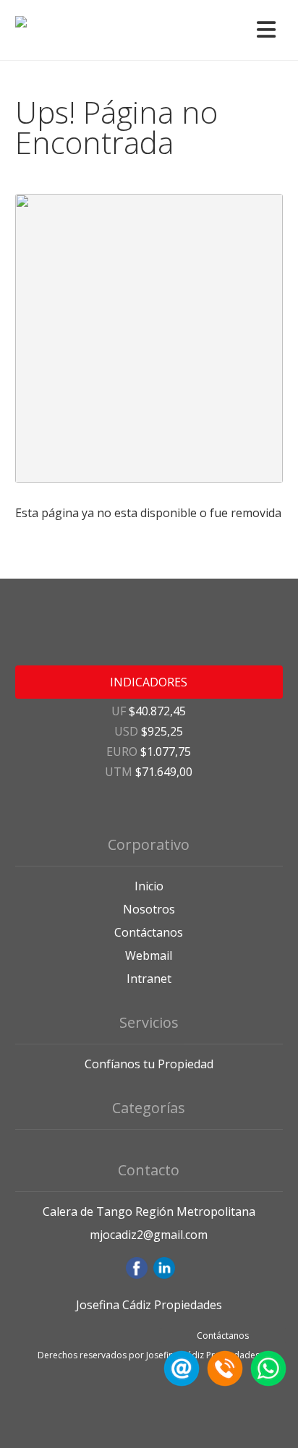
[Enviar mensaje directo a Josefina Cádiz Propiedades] (266, 1382)
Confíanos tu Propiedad (149, 1064)
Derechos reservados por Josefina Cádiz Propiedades (149, 1355)
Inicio (149, 886)
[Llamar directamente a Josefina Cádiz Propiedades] (223, 1382)
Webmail (148, 955)
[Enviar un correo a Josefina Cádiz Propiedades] (179, 1382)
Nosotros (149, 909)
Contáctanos (148, 932)
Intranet (149, 979)
